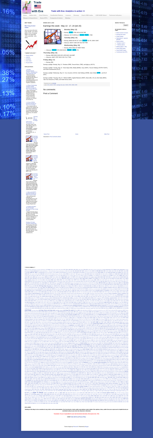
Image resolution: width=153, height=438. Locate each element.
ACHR (60, 272)
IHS (103, 329)
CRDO (96, 299)
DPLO (33, 308)
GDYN (61, 320)
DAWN (48, 303)
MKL (45, 346)
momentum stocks (124, 346)
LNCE (81, 340)
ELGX (54, 311)
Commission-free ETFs (121, 52)
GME (97, 322)
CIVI (62, 294)
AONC (28, 278)
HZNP (51, 329)
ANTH (119, 277)
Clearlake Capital (97, 294)
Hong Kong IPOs (59, 328)
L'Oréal (100, 337)
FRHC (44, 319)
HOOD (64, 328)
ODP (79, 355)
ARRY (75, 279)
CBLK (62, 291)
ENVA (29, 313)
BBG (110, 282)
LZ (122, 341)
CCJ (86, 291)
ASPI (103, 279)
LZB (124, 341)
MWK (38, 349)
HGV (72, 326)
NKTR (60, 352)
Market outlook (29, 55)
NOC (83, 352)
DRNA (50, 308)
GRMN (120, 323)
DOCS (56, 306)
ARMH (49, 279)
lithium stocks (43, 340)
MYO (57, 349)
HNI (25, 328)
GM (91, 322)
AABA (71, 271)
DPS (36, 308)
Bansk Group (73, 282)
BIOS (67, 285)
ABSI (117, 271)
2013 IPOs (61, 269)
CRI (106, 299)
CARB (29, 291)
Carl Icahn (36, 291)
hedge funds (51, 326)
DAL (113, 302)
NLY (71, 352)
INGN (66, 331)
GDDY (50, 320)
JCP (46, 334)
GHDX (28, 322)
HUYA (40, 329)
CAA (56, 290)
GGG (125, 320)
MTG (115, 347)
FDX (72, 316)
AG (69, 274)
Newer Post (46, 134)
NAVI (46, 350)
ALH (54, 275)
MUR (29, 349)
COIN (29, 297)
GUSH (76, 325)
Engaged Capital (108, 311)
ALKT (67, 275)
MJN (41, 346)
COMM (50, 297)
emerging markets (82, 311)
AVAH (86, 281)
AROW (66, 279)
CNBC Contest (74, 296)
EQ (41, 313)
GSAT (31, 325)
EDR (112, 310)
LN (76, 340)
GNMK (105, 322)
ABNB (110, 271)
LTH (65, 341)
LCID (54, 338)
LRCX (44, 341)
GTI (61, 325)
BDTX (55, 284)
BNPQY (57, 287)
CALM (86, 290)
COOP (95, 297)
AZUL (40, 282)
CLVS (33, 296)
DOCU (59, 306)
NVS (106, 353)
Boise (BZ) (82, 287)
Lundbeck (79, 341)
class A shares (68, 294)
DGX (32, 305)
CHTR (34, 294)
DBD (55, 303)
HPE (88, 328)
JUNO (127, 334)
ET (94, 313)
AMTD (73, 277)
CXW (79, 302)
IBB (61, 329)
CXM (75, 302)
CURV (39, 302)
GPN (68, 323)
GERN (105, 320)
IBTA (75, 329)
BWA (26, 290)
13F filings (48, 269)
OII (103, 355)
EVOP (41, 314)
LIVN (48, 340)
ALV (102, 275)
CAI (70, 290)
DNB (36, 306)
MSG (95, 347)
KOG (35, 337)
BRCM (122, 287)
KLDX (108, 335)
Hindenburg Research (108, 326)
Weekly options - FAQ (121, 46)
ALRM (90, 275)
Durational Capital (89, 308)
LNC (78, 340)
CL (64, 294)
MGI (104, 344)
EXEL (79, 314)
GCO (44, 320)
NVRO (104, 353)
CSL (83, 300)
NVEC (94, 353)
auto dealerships (77, 281)
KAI (31, 335)
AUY (82, 281)
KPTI (51, 337)
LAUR (28, 338)
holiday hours (37, 328)
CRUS (51, 300)
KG (68, 335)
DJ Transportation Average (112, 305)
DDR (82, 303)
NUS (77, 353)
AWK (114, 281)
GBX (37, 320)
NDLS (67, 350)
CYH (87, 302)
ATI (31, 281)
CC (79, 291)
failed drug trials (103, 314)
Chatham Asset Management (76, 293)
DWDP (110, 308)
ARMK (52, 279)
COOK (91, 297)
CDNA (100, 291)
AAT (88, 271)
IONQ (122, 331)
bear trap (62, 284)
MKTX (50, 346)
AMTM (76, 277)
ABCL (104, 271)
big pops (49, 286)
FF (86, 316)
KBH (45, 335)
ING (63, 331)
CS (75, 300)
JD (47, 334)
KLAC (101, 335)
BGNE (121, 284)
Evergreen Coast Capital (30, 314)
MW (33, 349)
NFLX (120, 350)
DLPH (28, 306)
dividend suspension (102, 305)
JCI (44, 334)
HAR (108, 325)
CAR (127, 290)
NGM (31, 352)
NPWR (120, 352)
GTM (68, 325)
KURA (78, 337)
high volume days (87, 326)
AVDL (91, 281)
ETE (99, 313)
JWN (26, 335)
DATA (125, 302)
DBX (64, 303)
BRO (51, 288)
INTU (105, 331)
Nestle (90, 350)
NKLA (57, 352)
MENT (75, 344)
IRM (59, 332)
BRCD (119, 287)
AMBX (26, 277)
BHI (28, 285)
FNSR (94, 317)
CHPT (29, 294)
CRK (108, 299)
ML (52, 346)
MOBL (104, 346)
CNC (84, 296)
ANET (104, 277)
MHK (123, 344)
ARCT (121, 278)
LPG (31, 341)
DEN (112, 303)
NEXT (118, 350)
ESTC (90, 313)
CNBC (69, 296)
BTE (77, 288)
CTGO (100, 300)
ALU (100, 275)
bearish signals (67, 284)
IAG (56, 329)
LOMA (111, 340)
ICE (77, 329)
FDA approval (45, 316)
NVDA (91, 353)
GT (51, 325)
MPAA (47, 347)
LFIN (90, 338)
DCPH (70, 303)
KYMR (87, 337)
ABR (115, 271)
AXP (29, 282)
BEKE (75, 284)
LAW (31, 338)
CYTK (97, 302)
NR (123, 352)
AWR (116, 281)
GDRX (58, 320)
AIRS (106, 274)
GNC (102, 322)
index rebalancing (37, 331)
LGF (94, 338)
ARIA (41, 279)
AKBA (116, 274)
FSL (64, 319)
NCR (62, 350)
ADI (112, 272)
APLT (60, 278)
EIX (39, 311)
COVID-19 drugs (43, 299)
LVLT (91, 341)
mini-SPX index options (32, 346)
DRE (43, 308)
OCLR (63, 355)
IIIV (104, 329)
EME (77, 311)
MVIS (31, 349)
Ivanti (103, 332)
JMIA (85, 334)
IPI (31, 332)
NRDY (32, 353)
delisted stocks (100, 303)
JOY (114, 334)
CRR (29, 300)
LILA (26, 340)
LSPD (50, 341)
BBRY (120, 282)
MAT (100, 343)
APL (55, 278)
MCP (33, 344)
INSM (85, 331)
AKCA (119, 274)
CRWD (59, 300)
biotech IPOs (71, 285)
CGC (59, 293)
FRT (62, 319)
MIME (127, 344)
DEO (114, 303)
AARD (85, 271)
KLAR (103, 335)
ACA (38, 272)
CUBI (124, 300)
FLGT (52, 317)
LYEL (117, 341)
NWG (122, 353)
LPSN (35, 341)
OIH (102, 355)
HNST (28, 328)
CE (110, 291)
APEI (40, 278)
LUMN (76, 341)
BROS (53, 288)
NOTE (96, 352)
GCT (46, 320)
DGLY (30, 305)
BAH (53, 282)
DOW (84, 306)
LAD (110, 337)
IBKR (69, 329)
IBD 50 (64, 329)
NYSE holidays (39, 355)
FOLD (104, 317)
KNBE (122, 335)
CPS (76, 299)
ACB (43, 272)
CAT (50, 291)
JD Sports (51, 334)
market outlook (83, 343)
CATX (53, 291)
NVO (99, 353)
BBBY (104, 282)
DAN (116, 302)
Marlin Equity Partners (92, 343)
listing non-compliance (33, 340)
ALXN (104, 275)
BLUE (33, 287)
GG (120, 320)
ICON (80, 329)
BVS (126, 288)
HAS (124, 325)
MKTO (48, 346)
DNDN (38, 306)
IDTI (89, 329)
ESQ (82, 313)
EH (30, 311)
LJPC (50, 340)
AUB (59, 281)
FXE (110, 319)
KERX (51, 335)
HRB (100, 328)
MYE (49, 349)
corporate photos (113, 297)
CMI (55, 296)
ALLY (82, 275)
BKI (92, 285)
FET (82, 316)
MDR (55, 344)
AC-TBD (35, 272)
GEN (72, 320)
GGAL (122, 320)
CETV (51, 293)
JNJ (90, 334)
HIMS (99, 326)
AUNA (64, 281)
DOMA (73, 306)
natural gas (33, 350)
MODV (111, 346)
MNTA (100, 346)
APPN (94, 278)
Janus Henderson (124, 332)
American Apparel (41, 277)
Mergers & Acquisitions (30, 18)
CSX (93, 300)
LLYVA (67, 340)
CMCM (43, 296)
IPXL (47, 332)
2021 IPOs (75, 269)
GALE (120, 319)
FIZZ (40, 317)
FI (96, 316)
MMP (76, 346)
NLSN (68, 352)
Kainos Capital (35, 335)
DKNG (122, 305)
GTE (53, 325)
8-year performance (60, 271)
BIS (78, 285)
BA (43, 282)
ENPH (122, 311)
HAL (97, 325)
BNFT (54, 287)
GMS (100, 322)
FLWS (70, 317)
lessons (84, 338)
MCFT (26, 344)
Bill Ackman (63, 285)
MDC (40, 344)
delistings (106, 303)
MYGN (51, 349)
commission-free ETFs (57, 297)
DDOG (78, 303)
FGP (93, 316)
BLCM (106, 285)
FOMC (107, 317)
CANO (111, 290)
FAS (110, 314)
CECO (113, 291)
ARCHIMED (117, 278)
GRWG (26, 325)
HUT (38, 329)
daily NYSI (106, 302)
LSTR (53, 341)
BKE (90, 285)
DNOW (44, 306)
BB (99, 283)
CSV (91, 300)
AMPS (59, 277)
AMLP (51, 277)
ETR (110, 313)
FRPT (55, 319)
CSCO (54, 50)
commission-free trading (67, 297)
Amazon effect (116, 275)
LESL (81, 338)
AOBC (124, 277)
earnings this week (61, 84)
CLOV (26, 296)
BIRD (75, 285)
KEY (64, 335)
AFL (62, 274)
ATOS (42, 281)
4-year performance (120, 269)
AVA (84, 281)
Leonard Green (77, 338)
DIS (47, 305)
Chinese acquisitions (112, 293)
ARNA (58, 279)
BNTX (63, 287)
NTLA (52, 353)
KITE (92, 335)
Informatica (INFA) (56, 331)
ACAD (40, 272)
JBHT (37, 334)
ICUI (85, 329)
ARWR (81, 279)
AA (66, 271)
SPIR (74, 50)
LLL (58, 340)
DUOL (84, 308)
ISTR (97, 332)
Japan (28, 334)
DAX (51, 303)
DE (86, 303)
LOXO (28, 341)
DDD (76, 303)
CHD (83, 293)
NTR (57, 353)
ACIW (69, 272)
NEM (79, 350)
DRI (47, 308)
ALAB (26, 275)
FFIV (88, 316)
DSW (67, 308)
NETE (95, 350)
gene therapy (76, 320)
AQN (106, 278)
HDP (46, 326)
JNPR (92, 334)
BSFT (71, 288)
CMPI (59, 296)
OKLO (118, 355)
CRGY (101, 299)
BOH (79, 287)
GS (28, 325)
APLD (58, 278)
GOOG (53, 323)
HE (48, 326)
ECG (97, 310)
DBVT (62, 303)
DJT (119, 305)
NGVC (34, 352)
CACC (61, 290)
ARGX (36, 279)
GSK (39, 325)
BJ (84, 285)
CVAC (45, 302)
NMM (76, 352)
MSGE (97, 347)
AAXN (93, 271)
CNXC (105, 296)
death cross (91, 303)
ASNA (98, 279)
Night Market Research (44, 352)
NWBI (120, 353)
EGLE (127, 310)
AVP (101, 281)
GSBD (33, 325)
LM (69, 340)
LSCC (47, 341)
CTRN (108, 300)
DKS (125, 305)
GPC (64, 323)
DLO (26, 306)
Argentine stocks (31, 279)
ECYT (107, 310)
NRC (125, 352)
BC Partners (29, 284)
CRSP (31, 300)
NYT (43, 355)
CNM (94, 296)
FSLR (67, 319)
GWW (82, 325)
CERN (45, 293)
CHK (127, 293)
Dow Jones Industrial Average (101, 306)
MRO (76, 347)
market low (77, 343)
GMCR (94, 322)
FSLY (69, 319)
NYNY (31, 355)
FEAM (76, 316)
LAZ (36, 338)
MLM (61, 346)
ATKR (33, 281)
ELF (51, 311)
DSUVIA (64, 308)
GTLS (66, 325)
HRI (102, 328)
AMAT (111, 275)
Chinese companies (121, 293)
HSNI (120, 328)
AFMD (64, 274)
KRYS (64, 337)
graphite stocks (87, 323)
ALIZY (59, 275)
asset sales (109, 279)
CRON (118, 299)
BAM (61, 282)
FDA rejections (51, 316)
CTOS (105, 300)
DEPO (116, 303)
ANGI (109, 277)
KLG (111, 335)
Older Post (106, 134)
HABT (90, 325)
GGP (127, 320)
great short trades (107, 323)
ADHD (109, 272)
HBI (33, 326)
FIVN (37, 317)
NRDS (29, 353)
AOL (127, 277)
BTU (79, 288)
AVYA (111, 281)
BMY (52, 287)
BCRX (38, 284)
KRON (58, 337)
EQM (52, 313)
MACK (34, 343)
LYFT (120, 341)
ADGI (107, 272)
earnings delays (35, 310)
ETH (104, 313)
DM (33, 306)
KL (98, 335)
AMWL (79, 277)
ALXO (107, 275)
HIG (82, 326)
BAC (51, 282)
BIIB (55, 285)
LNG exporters (88, 340)
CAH (69, 290)
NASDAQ (28, 59)
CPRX (73, 299)
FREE (36, 319)
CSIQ (81, 300)
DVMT (99, 308)
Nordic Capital (92, 352)
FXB (108, 319)
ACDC (54, 272)
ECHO (100, 310)
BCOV (35, 284)
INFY (61, 331)
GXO (85, 325)
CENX (26, 293)
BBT (122, 282)
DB (52, 303)
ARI (39, 279)
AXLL (127, 281)
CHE (85, 293)
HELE (65, 326)
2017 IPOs (65, 269)
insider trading (80, 331)
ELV (67, 311)
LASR (124, 337)
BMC (39, 287)
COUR (32, 299)
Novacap (105, 352)
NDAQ (64, 350)
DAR (122, 302)
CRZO (73, 300)
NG (125, 350)
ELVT (69, 311)
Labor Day (104, 337)
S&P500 (28, 57)
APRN (96, 278)
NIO (52, 352)
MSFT (92, 347)
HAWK (127, 325)
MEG (66, 344)
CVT (62, 302)
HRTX (115, 328)
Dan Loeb (119, 302)
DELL (109, 303)
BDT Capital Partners (49, 284)
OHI (99, 355)
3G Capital (113, 269)
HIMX (101, 326)
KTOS (75, 337)
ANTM (121, 277)
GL (41, 322)
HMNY (127, 326)
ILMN (108, 329)
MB (105, 343)
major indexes (51, 343)
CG (57, 293)
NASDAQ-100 (28, 350)
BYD (37, 290)
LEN (72, 338)
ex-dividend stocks (53, 314)
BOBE (71, 287)
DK (120, 305)
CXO (77, 302)
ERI (67, 313)
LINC (28, 340)
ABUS (125, 271)
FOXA (119, 317)
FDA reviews (63, 316)
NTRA (59, 353)
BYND (39, 290)
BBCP (107, 282)
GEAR (66, 320)
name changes (86, 349)
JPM (116, 334)
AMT (71, 277)
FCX (40, 316)
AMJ (49, 277)
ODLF (76, 355)
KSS (68, 337)
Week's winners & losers (122, 32)
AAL (73, 271)
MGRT (117, 344)
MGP (112, 344)
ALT (93, 275)
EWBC (45, 314)
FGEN (91, 316)
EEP (114, 310)
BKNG (95, 285)
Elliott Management (62, 311)
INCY (26, 331)
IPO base (34, 332)
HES (68, 326)
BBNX (115, 282)
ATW (55, 281)
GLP (70, 322)
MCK (28, 344)
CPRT (71, 299)
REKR (69, 50)
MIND (26, 346)
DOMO (76, 306)
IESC (93, 329)
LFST (92, 338)
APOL (65, 278)
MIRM (38, 346)
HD (44, 326)
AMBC (123, 275)
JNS (95, 334)
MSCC (87, 347)
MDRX (57, 344)
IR (54, 332)
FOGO (101, 317)
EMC (75, 311)
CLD (84, 294)
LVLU (93, 341)
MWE (36, 349)
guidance (72, 325)
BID (35, 285)
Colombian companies (44, 297)
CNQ (98, 296)
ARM (46, 279)
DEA (88, 303)
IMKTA (119, 329)
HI (78, 326)
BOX (94, 287)
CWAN (67, 302)
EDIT (110, 310)
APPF (81, 278)
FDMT (70, 316)
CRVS (56, 300)
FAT (115, 314)
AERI (46, 274)
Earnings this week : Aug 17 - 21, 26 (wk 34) (35, 158)
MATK (102, 343)
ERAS (65, 313)
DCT (72, 303)
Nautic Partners (39, 350)
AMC (29, 277)
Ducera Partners (77, 308)
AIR (101, 274)
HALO (100, 325)
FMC (81, 317)
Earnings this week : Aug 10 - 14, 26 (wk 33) (35, 139)
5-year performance (34, 271)
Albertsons (34, 275)
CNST (101, 296)
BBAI (102, 282)
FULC (100, 319)
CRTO (34, 300)
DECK (95, 303)
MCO (31, 344)
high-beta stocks (94, 326)
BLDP (111, 285)
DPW (38, 308)
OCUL (71, 355)
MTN (118, 347)
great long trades (98, 323)
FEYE (84, 316)
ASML (95, 279)
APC (36, 278)
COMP (79, 297)
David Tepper (44, 303)
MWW (41, 349)
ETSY (115, 313)
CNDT (87, 296)
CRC (90, 299)
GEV (114, 320)
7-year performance (52, 271)
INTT (103, 331)
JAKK (119, 332)
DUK (82, 308)
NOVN (108, 352)
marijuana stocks (71, 343)
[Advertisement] (83, 5)
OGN (96, 355)
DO (52, 306)
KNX (26, 337)
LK (52, 340)
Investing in (115, 331)
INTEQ (100, 331)
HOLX (46, 328)
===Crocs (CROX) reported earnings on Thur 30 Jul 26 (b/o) (31, 103)
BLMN (121, 285)
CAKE (73, 290)
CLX (36, 296)
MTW (125, 347)
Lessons (68, 15)
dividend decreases (68, 305)
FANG (108, 314)
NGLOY (28, 352)
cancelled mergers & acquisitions (102, 290)
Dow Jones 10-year (90, 306)
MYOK (59, 349)
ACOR (77, 272)
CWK (72, 302)
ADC (104, 272)
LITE (40, 340)
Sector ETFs (43, 18)
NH (36, 352)
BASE (90, 282)
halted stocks (104, 325)
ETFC (101, 313)
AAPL (83, 271)
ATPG (45, 281)
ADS (127, 272)
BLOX (30, 287)
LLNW (60, 340)
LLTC (63, 340)
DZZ (126, 308)
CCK (88, 291)
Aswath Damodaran (119, 279)
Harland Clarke (113, 325)
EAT (75, 310)
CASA (45, 291)
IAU (60, 329)
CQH (78, 299)
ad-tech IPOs (94, 272)
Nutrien (79, 353)
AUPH (67, 281)
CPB (59, 299)
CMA (38, 296)
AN (87, 277)
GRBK (91, 323)
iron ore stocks (63, 332)
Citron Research (57, 294)
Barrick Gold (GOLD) (80, 282)
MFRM (99, 344)
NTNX (54, 353)
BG (111, 284)
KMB (115, 335)
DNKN (41, 306)
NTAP (46, 353)
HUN (33, 329)
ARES (26, 279)
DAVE (34, 303)
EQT (54, 313)
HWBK (43, 329)
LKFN (54, 340)
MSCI (90, 347)
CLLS (124, 294)
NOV (99, 352)
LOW (26, 341)
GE (64, 320)
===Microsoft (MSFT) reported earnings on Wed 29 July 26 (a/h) (31, 193)
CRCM (93, 299)
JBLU (41, 334)
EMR (92, 311)
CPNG (65, 299)
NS (38, 353)
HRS (110, 328)
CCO (93, 291)
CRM (111, 299)
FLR (66, 317)
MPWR (60, 347)
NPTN (117, 352)
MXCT (43, 349)
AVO (99, 281)
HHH (74, 326)
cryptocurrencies (68, 300)
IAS (58, 329)
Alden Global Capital (43, 275)
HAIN (92, 325)
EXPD (84, 314)
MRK (68, 347)
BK (86, 285)
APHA (48, 278)
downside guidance (118, 306)
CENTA (126, 291)
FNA (83, 317)
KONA (37, 337)
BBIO (112, 282)
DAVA (31, 303)
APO (63, 278)
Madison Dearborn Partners (42, 343)
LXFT (108, 341)
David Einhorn (38, 303)
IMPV (125, 329)
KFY (66, 335)
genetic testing (82, 320)
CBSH (73, 291)
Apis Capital (51, 278)
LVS (102, 341)
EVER (127, 313)
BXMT (33, 290)
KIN (76, 335)
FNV (97, 317)
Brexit (39, 288)
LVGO (88, 341)
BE (59, 284)
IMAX (111, 329)
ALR (88, 275)
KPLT (48, 337)
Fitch (33, 317)
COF (119, 296)
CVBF (47, 302)
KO (27, 337)
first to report (124, 316)
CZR (100, 302)
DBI (57, 303)
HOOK (68, 328)
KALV (40, 335)
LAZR (38, 338)
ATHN (29, 281)
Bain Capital (56, 282)
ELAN (43, 311)
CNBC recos (80, 296)
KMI (117, 335)
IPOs (37, 332)
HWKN (48, 329)
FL (41, 317)
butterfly (90, 288)
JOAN (97, 334)
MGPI (114, 344)
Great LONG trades (87, 15)
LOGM (108, 340)
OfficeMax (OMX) (86, 355)
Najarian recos (68, 349)
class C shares (80, 294)
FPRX (124, 317)
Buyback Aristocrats (110, 288)
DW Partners (106, 308)
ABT (120, 271)
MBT (114, 343)
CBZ (78, 291)
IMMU (122, 329)
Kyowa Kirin (91, 337)
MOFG (114, 346)
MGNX (109, 344)
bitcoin (80, 285)
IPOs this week (42, 332)
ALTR (97, 275)
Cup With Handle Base (30, 302)
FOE (99, 317)
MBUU (116, 343)
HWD (46, 329)
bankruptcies (67, 282)
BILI (57, 285)
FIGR (115, 316)
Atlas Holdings (38, 281)
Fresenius (40, 319)
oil (105, 355)
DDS (84, 303)
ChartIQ (68, 293)
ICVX (87, 329)
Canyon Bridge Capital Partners (119, 290)
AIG (97, 274)
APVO (102, 278)
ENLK (116, 311)
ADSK (26, 274)
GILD (37, 322)
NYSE (34, 355)
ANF (107, 277)
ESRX (85, 313)
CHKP (26, 294)
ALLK (77, 275)
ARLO (43, 279)
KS (66, 337)
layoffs (33, 338)
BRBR (113, 287)
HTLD (127, 328)
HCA (35, 326)
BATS (92, 282)
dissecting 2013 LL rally (59, 305)
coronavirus (106, 297)
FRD (34, 319)
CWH (70, 302)
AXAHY (119, 281)
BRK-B (45, 288)
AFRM (67, 274)
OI (100, 355)
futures (102, 319)
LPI (33, 341)
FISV (26, 317)
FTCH (79, 319)
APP (68, 278)
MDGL (46, 344)
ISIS (92, 332)
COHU (26, 297)
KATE (42, 335)
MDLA (49, 344)
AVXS (109, 281)
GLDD (45, 322)
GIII (32, 322)
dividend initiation (86, 305)
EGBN (119, 310)
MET (92, 344)
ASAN (84, 279)
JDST (54, 334)
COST (127, 297)
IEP (91, 329)
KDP (49, 335)
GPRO (74, 323)
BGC (113, 284)
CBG (58, 291)
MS (85, 347)
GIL (34, 322)
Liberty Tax (112, 338)
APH (45, 278)
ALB (31, 275)
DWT (113, 308)
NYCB (28, 355)
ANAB (89, 277)
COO (89, 297)
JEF (61, 334)
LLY (65, 340)
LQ (42, 341)
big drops (44, 286)
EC (87, 310)
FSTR (74, 319)
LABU (108, 337)
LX (105, 341)
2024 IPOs (85, 269)
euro (118, 313)
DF (127, 303)
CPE (61, 299)
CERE (42, 293)
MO (102, 346)
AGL (83, 274)
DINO (45, 305)
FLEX (49, 317)
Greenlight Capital (115, 323)
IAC (54, 329)
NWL (125, 353)
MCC (122, 343)
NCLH (53, 350)
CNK (92, 296)
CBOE (65, 291)
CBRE (70, 291)
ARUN (78, 279)
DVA (94, 308)
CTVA (114, 300)
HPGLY (90, 328)
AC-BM (26, 272)
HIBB (80, 326)
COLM (37, 297)
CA (54, 290)
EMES (87, 311)
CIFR (47, 294)
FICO (110, 316)
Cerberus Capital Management (34, 293)
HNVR (30, 328)
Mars (98, 343)
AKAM (110, 274)
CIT (53, 294)
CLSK (31, 296)
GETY (111, 320)
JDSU (56, 334)
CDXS (108, 291)
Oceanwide (59, 355)
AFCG (50, 274)
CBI (60, 291)
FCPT (37, 316)
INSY (94, 331)
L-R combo (96, 337)
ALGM (49, 275)
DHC (35, 305)
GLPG (73, 322)
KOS (43, 337)
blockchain (27, 287)
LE (58, 338)
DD (74, 303)
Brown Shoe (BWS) (59, 288)
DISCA (50, 305)
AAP (80, 271)
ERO (74, 313)
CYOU (92, 302)
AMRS (65, 277)
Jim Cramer (74, 334)
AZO (38, 282)
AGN (85, 274)
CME (50, 296)
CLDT (90, 294)
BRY (68, 288)
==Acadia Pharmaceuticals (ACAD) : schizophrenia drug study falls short (31, 71)
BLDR (114, 285)
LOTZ (124, 340)
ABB (97, 271)
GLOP (67, 322)
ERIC (69, 313)
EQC (44, 313)
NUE (72, 353)
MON (29, 347)
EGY (28, 311)
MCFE (127, 343)
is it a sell (89, 332)
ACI (62, 272)
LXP (110, 341)
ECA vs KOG (93, 310)
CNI (89, 296)
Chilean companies (104, 293)
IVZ (106, 332)
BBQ (117, 282)
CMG (52, 296)
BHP (33, 285)
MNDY (78, 346)
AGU (91, 274)
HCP (42, 326)
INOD (73, 331)
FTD (82, 319)
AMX (82, 277)
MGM (106, 344)
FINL (117, 316)
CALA (78, 290)
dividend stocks (93, 305)
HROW (107, 328)
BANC (63, 282)
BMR (46, 287)
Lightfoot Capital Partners (121, 338)
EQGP (46, 313)
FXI (112, 319)
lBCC (43, 338)
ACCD (45, 272)
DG (27, 305)
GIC (30, 322)
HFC (70, 326)
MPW (57, 347)
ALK (62, 275)
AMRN (62, 277)
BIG (40, 286)
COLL (35, 297)
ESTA (87, 313)
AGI (77, 274)
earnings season (59, 310)
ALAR (28, 275)
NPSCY (114, 352)
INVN (119, 331)
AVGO (94, 281)
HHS (77, 326)
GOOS (60, 323)
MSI (103, 347)
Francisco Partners (29, 319)
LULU (72, 341)
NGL (26, 352)
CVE (50, 302)
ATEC (124, 279)
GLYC (89, 322)
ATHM (26, 281)
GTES (55, 325)
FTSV (91, 319)
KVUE (84, 337)
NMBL (73, 352)
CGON (65, 293)
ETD (96, 313)
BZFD (45, 290)
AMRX (68, 277)
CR (82, 299)
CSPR (85, 300)
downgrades (110, 306)
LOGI (105, 340)
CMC (41, 296)
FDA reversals (57, 316)
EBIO (81, 310)
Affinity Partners (55, 274)
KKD (95, 335)
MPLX (55, 347)
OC (56, 355)
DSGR (58, 308)
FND (85, 317)
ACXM (90, 272)
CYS (95, 302)
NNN (81, 352)
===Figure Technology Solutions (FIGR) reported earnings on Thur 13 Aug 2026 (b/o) (31, 87)
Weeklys (67, 18)
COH (124, 296)
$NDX (26, 269)
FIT (28, 317)
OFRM (93, 355)
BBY (26, 284)
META (94, 344)
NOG (85, 352)
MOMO (26, 347)
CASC (48, 291)
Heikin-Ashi (32, 15)
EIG (37, 311)
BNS (60, 287)
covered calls (36, 299)
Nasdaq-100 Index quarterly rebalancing (31, 223)
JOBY (103, 334)
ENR (125, 311)
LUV (86, 341)
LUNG (83, 341)
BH (123, 284)
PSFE (87, 35)
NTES (49, 353)
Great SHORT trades (121, 50)
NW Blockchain (115, 353)
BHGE (26, 285)
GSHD (36, 325)
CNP (96, 296)
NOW (111, 352)
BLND (124, 285)
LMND (72, 340)
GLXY (86, 322)
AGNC (88, 274)
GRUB (126, 323)
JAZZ (34, 334)
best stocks (97, 284)
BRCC (116, 287)
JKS (83, 334)
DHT (39, 305)
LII (127, 338)
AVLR (97, 281)
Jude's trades (122, 334)
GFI (116, 320)
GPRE (71, 323)
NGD (127, 350)
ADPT (125, 272)
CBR (68, 291)
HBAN (29, 326)
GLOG (64, 322)
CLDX (92, 294)
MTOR (120, 347)
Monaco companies (35, 347)
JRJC (118, 334)
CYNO (89, 302)
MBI (109, 343)
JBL (39, 334)
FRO (49, 319)
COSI (124, 297)
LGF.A (97, 338)
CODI (116, 296)
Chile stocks (97, 293)
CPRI (68, 299)
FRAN (127, 317)
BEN (77, 284)
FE (74, 316)
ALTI (95, 275)
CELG (118, 291)
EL (41, 311)
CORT (118, 297)
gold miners (119, 322)
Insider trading (119, 36)
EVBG (124, 313)
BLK (119, 285)
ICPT (82, 329)
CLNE (127, 294)
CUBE (121, 300)
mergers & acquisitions (83, 344)
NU (67, 353)
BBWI (127, 282)
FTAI (77, 319)
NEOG (81, 350)
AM (109, 275)
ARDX (127, 278)
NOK (88, 352)
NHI (38, 352)
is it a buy (83, 332)
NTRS (64, 353)
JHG (68, 334)
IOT (127, 331)
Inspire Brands (90, 331)
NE (69, 350)
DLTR (31, 306)
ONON (84, 40)
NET (92, 350)
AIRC (104, 274)
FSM (72, 319)
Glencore (52, 322)
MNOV (94, 346)
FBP (122, 314)
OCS (69, 355)
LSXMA (56, 341)
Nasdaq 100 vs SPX (115, 349)
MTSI (123, 347)
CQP (80, 299)
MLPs (66, 346)
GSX (49, 325)
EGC (122, 310)
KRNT (55, 337)
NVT (109, 353)
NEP (87, 350)
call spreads (82, 290)
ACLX (72, 272)
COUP (29, 299)
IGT (101, 329)
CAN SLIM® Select (101, 15)
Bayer (97, 282)
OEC (81, 355)
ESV (93, 313)
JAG (117, 332)
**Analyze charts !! (120, 43)
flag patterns (45, 317)
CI (42, 294)
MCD (124, 343)
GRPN (123, 323)
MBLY (111, 343)
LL (56, 340)
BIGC (53, 285)
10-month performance (32, 269)
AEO (44, 274)
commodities (75, 297)
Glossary (76, 15)
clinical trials (120, 294)
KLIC (113, 335)
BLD (109, 285)
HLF (115, 326)
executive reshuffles (72, 314)
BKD (88, 285)
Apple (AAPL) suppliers (87, 278)
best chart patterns (91, 284)
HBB (31, 326)
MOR (40, 347)
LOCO (102, 340)
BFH (109, 284)
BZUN (50, 290)
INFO (51, 331)
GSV (47, 325)
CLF (111, 294)
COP (103, 297)
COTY (26, 299)
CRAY (84, 299)
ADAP (99, 272)
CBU (76, 291)
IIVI (106, 329)
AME (36, 277)
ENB (95, 311)
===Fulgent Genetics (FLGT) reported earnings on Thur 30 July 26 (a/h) (32, 208)
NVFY (97, 353)
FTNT (86, 319)
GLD (43, 322)
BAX (95, 282)
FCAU (26, 316)
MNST (97, 346)
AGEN (71, 274)
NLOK (65, 352)
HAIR (95, 325)
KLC (106, 335)
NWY (127, 353)
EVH (36, 314)
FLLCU (58, 317)
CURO (36, 302)
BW (127, 288)
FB (116, 314)
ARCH (113, 278)
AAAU (68, 271)
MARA (58, 343)
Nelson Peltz (75, 350)
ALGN (52, 275)
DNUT (50, 306)
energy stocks (102, 311)
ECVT (104, 310)
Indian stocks (44, 331)
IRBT (57, 332)
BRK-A (42, 288)
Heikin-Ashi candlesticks (59, 326)
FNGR (88, 317)
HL (113, 326)
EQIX (49, 313)
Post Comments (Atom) (55, 136)
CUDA (127, 300)
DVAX (97, 308)
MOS (42, 347)
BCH (33, 284)
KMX (120, 335)
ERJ (72, 313)
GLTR (78, 322)
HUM (31, 329)
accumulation (50, 272)
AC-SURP (30, 272)
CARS (42, 291)
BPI (98, 287)
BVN (123, 288)
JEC (59, 334)
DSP (61, 308)
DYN (124, 308)
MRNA (73, 347)
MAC (32, 343)
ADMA (116, 272)
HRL (105, 328)
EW (43, 314)
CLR (28, 296)
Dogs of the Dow (65, 306)
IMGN (113, 329)
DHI (37, 305)
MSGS (100, 347)
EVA (122, 313)
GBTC (31, 320)
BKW (102, 285)
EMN (90, 311)
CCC (82, 291)
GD (48, 320)
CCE (84, 291)
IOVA (26, 332)
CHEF (88, 293)
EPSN (36, 313)
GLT (75, 322)
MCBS (119, 343)
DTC (69, 308)
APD (38, 278)
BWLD (28, 290)
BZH (48, 290)
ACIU (71, 32)
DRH (45, 308)
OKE (116, 355)
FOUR (114, 317)
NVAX (85, 353)
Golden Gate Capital (40, 323)
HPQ (96, 328)
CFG (55, 293)
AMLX (54, 277)
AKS (127, 274)
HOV (71, 328)
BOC (73, 287)
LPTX (38, 341)
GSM (44, 325)
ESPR (79, 313)
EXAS (58, 314)
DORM (79, 306)
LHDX (106, 338)
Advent (33, 274)
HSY (125, 328)
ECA (89, 310)
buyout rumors (117, 288)
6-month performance (43, 271)
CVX (64, 302)
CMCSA (47, 296)
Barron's (86, 282)
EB (76, 310)
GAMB (26, 320)
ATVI (52, 281)
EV (119, 313)
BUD (82, 288)
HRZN (118, 328)
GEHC (69, 320)
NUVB (82, 353)
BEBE (72, 284)
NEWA (108, 350)
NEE (71, 350)
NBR (50, 350)
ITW (101, 332)
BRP (64, 288)
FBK (120, 314)
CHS (32, 294)
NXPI (26, 355)
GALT (127, 319)
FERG (79, 316)
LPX (40, 341)
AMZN (84, 277)
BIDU (38, 285)
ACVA (88, 272)
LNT (94, 340)
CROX (26, 300)
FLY (75, 317)
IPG (29, 332)
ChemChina (92, 293)
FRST (60, 319)
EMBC (72, 311)
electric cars (47, 311)
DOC (54, 306)
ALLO (80, 275)
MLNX (63, 346)
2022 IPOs (81, 269)
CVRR (57, 302)
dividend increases (77, 305)
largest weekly (120, 337)
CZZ (102, 302)
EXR (92, 314)
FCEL (29, 316)
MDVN (63, 344)
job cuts (100, 334)
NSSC (41, 353)
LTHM (67, 341)
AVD (89, 281)
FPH (121, 317)
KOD (30, 337)
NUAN (69, 353)
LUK (70, 341)
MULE (26, 349)
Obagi (54, 355)
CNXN (108, 296)
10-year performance (41, 269)
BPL (100, 287)
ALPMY (85, 275)
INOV (75, 331)
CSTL (88, 300)
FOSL (111, 317)
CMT (62, 296)
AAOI (78, 271)
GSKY (41, 325)
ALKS (64, 275)
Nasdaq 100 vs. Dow (124, 349)
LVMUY (96, 341)
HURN (35, 329)
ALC (38, 275)
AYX (34, 282)
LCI (51, 338)
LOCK (99, 340)
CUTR (42, 302)
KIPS (90, 335)
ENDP (97, 311)
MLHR (58, 346)
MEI (67, 344)
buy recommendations (96, 288)
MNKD (91, 346)
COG (121, 296)
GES (109, 320)
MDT (60, 344)
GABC (117, 319)
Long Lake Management (118, 340)
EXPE (87, 314)
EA (127, 308)
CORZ (121, 297)
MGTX (120, 344)
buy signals (103, 288)
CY (81, 302)
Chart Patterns (43, 15)
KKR (97, 335)
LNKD (92, 340)
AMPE (57, 277)
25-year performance (97, 269)
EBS (86, 310)
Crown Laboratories (124, 299)
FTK (84, 319)
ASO (101, 279)
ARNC (61, 279)
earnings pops (51, 310)
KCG (47, 335)
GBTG (34, 320)
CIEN (44, 294)
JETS (66, 334)
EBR (84, 310)
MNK (88, 346)
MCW (35, 344)
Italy (99, 332)
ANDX (101, 277)
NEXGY (114, 350)
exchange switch (63, 314)
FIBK (98, 316)
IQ (48, 332)
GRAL (82, 323)
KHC (72, 335)
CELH (121, 291)
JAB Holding (110, 332)
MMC (71, 346)
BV (121, 288)
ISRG (95, 332)
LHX (109, 338)
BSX (75, 288)
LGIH (100, 338)
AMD (34, 277)
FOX (116, 317)
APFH (43, 278)
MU (127, 347)
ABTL (122, 271)
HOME (48, 328)
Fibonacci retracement (104, 316)
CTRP (111, 300)
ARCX (124, 278)
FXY (114, 319)
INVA (108, 331)
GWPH (78, 325)
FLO (63, 317)
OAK (49, 355)
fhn (95, 316)
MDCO (43, 344)
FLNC (61, 317)
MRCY (65, 347)
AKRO (122, 274)
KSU (70, 337)
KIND (78, 335)
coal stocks (112, 296)
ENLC (113, 311)
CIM (48, 294)
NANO (91, 349)
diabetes (42, 305)
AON (26, 278)
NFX (123, 350)
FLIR (55, 317)
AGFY (74, 274)
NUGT (74, 353)
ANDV (98, 277)
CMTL (64, 296)
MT (108, 347)
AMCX (31, 277)
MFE (96, 344)
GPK (66, 323)
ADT (28, 274)
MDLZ (52, 344)
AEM (41, 274)
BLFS (116, 285)
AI (95, 274)
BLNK (127, 285)
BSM (73, 288)
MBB (107, 343)
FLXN (73, 317)
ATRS (50, 281)
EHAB (32, 311)
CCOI (95, 291)
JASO (31, 334)
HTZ (26, 329)
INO (71, 331)
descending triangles (122, 303)
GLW (83, 322)
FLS (68, 317)
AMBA (120, 275)
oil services (112, 355)
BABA (45, 282)
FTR (89, 319)
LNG (83, 340)
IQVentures (51, 332)
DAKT (111, 302)
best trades (102, 284)
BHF (127, 284)
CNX (103, 296)
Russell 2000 (29, 62)
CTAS (95, 300)
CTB (98, 300)
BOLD (88, 287)
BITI (83, 285)
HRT (112, 328)
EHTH (35, 311)
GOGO (113, 322)
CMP (57, 296)
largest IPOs (114, 337)
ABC (102, 271)
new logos (105, 350)
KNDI (127, 335)
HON (52, 328)
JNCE (88, 334)
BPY (102, 287)
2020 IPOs (70, 269)
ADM (114, 272)
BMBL (36, 287)
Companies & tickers (56, 18)
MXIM (46, 349)
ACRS (80, 272)
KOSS (46, 337)
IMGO (116, 329)
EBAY (79, 310)
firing (120, 316)
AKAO (113, 274)
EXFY (81, 314)
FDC (67, 316)
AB (95, 271)
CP (56, 299)
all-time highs (73, 275)
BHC (125, 284)
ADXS (36, 274)
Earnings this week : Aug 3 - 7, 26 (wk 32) (35, 176)
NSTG (43, 353)
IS (79, 332)
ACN (74, 272)
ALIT (57, 275)
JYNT (28, 335)
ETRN (112, 313)
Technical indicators (115, 15)
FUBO (94, 319)
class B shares (74, 294)
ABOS (112, 271)
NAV (44, 350)
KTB (72, 337)
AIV (108, 274)
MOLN (119, 346)
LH (104, 338)
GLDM (48, 322)
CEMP (124, 291)
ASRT (106, 279)
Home (25, 15)
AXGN (122, 281)
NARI (97, 349)
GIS (39, 322)
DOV (82, 306)
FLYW (78, 317)
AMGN (46, 277)
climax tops (114, 294)
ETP (108, 313)
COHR (126, 296)
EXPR (89, 314)
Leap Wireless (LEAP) (66, 338)
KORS (40, 337)
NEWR (111, 350)
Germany (102, 320)
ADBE (102, 272)
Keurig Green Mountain (58, 335)
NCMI (56, 350)
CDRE (103, 291)
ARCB (110, 278)
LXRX (113, 341)
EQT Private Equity (59, 313)
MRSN (79, 347)
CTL (103, 300)
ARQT (72, 279)
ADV (31, 274)
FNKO (91, 317)
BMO (44, 287)
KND (125, 335)
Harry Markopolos (119, 325)
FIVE (35, 317)
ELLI (56, 311)
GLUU (80, 322)
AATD (90, 271)
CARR (39, 291)
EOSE (31, 313)
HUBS (28, 329)
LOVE (127, 340)
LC (50, 338)
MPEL (52, 347)
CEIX (115, 291)
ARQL (69, 279)
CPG (63, 299)
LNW (97, 340)
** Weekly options (120, 44)
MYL (54, 349)
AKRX (125, 274)
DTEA (72, 308)
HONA (54, 328)
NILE (50, 352)
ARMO (55, 279)
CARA (26, 291)
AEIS (39, 274)
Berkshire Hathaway (83, 284)
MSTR (105, 347)
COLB (32, 297)
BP (96, 287)
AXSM (31, 282)
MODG (108, 346)
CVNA (54, 302)
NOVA (102, 352)
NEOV (84, 350)
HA (87, 325)
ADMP (119, 272)
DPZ (41, 308)
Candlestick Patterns (56, 15)
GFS (118, 320)
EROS (76, 313)
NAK (72, 349)
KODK (32, 337)
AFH (60, 274)
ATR (47, 281)
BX (30, 290)
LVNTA (99, 341)
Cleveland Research (105, 294)
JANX (26, 334)
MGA (102, 344)
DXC (116, 308)
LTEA (63, 341)
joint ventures (110, 334)
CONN (85, 297)
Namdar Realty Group (77, 349)
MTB (110, 347)
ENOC (119, 311)
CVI (52, 302)
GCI (41, 320)
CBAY (55, 291)
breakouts (36, 288)
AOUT (31, 278)
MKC (43, 346)
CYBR (84, 302)
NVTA (111, 353)
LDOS (56, 338)
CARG (32, 291)
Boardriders (66, 287)
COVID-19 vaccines (51, 299)
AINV (99, 274)
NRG (35, 353)
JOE (106, 334)
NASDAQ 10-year (107, 349)
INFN (48, 331)
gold (116, 322)
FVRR (106, 319)
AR (108, 278)
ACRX (83, 272)
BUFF (84, 288)
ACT (85, 272)
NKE (55, 352)
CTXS (116, 300)
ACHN (57, 272)
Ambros (126, 275)
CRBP (87, 299)
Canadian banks (91, 290)
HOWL (84, 328)
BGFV (115, 284)
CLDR (87, 294)
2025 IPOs (90, 269)
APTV (99, 278)
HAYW (26, 326)
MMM (73, 346)
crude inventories (39, 300)
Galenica (124, 319)
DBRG (59, 303)
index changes (30, 331)
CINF (51, 294)
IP (27, 332)
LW (104, 341)
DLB (127, 305)
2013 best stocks (54, 269)
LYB (115, 341)
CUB (119, 300)
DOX (31, 308)
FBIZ (118, 314)
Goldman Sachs (48, 323)
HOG (33, 328)
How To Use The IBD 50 (77, 328)
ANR (116, 277)
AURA (69, 281)
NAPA (94, 349)
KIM (74, 335)
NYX (45, 355)
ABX (127, 271)
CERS (48, 293)
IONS (125, 331)
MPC (49, 347)
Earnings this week (120, 34)
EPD (34, 313)
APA (34, 278)
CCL (90, 291)
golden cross (33, 323)
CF (53, 293)
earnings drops (43, 310)
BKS (100, 285)
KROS (61, 337)
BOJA (85, 287)
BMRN (49, 287)
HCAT (38, 326)
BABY (48, 282)
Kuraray (81, 337)
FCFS (31, 316)
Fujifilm (97, 319)
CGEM (62, 293)
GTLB (63, 325)
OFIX (91, 355)
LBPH (45, 338)
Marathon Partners (63, 343)
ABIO (107, 271)
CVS (60, 302)
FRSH (57, 319)
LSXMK (59, 341)
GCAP (39, 320)
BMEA (41, 287)
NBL (48, 350)
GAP (29, 320)
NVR (101, 353)
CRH (104, 299)
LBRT (48, 338)
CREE (99, 299)
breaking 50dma (30, 288)
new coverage (99, 350)
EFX (116, 310)
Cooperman (99, 297)
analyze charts (94, 277)
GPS (77, 323)
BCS (41, 284)
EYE (97, 314)
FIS (127, 316)
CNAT (67, 296)
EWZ (48, 314)
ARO (64, 279)
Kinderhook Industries (84, 335)
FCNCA (34, 316)
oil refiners (108, 355)
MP (44, 347)
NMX (79, 352)
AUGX (82, 35)
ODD (74, 355)
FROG (51, 319)
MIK (125, 344)
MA (30, 343)
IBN (73, 329)
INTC (97, 331)
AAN (76, 271)
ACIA (64, 272)
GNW (108, 322)
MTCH (112, 347)
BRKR (48, 288)
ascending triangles (90, 279)
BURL (86, 288)
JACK (114, 332)
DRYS (52, 308)
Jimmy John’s (79, 334)
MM (68, 346)
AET (48, 274)
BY (35, 290)
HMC (122, 326)
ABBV (99, 271)
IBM (72, 329)
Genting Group (89, 320)
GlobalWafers (60, 322)
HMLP (124, 326)
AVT (103, 281)
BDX (58, 284)
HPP (93, 328)
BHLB (31, 285)
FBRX (127, 314)
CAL (75, 290)
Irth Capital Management (71, 332)
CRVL (54, 300)
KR (53, 337)
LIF (115, 338)
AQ (104, 278)
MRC (63, 347)
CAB (58, 290)
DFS (26, 305)
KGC (70, 335)
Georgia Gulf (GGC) (96, 320)
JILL (70, 334)
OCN (67, 355)
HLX (119, 326)
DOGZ (70, 306)
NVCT (88, 353)
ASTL (113, 279)
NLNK (63, 352)
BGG (118, 284)
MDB (38, 344)
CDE (98, 291)
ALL (69, 275)
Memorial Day (71, 344)
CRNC (113, 299)
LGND (102, 338)
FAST (112, 314)
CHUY (37, 294)
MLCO (55, 346)
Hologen (42, 328)
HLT (117, 326)
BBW (125, 282)
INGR (68, 331)
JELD (63, 334)
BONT (91, 287)
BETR (106, 284)
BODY (76, 287)
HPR (98, 328)
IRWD (78, 332)
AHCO (93, 274)
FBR (125, 314)
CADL (63, 290)
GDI (53, 320)
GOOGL (57, 323)
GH (25, 322)
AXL (125, 281)
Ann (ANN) (113, 277)
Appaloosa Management (74, 278)
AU (56, 281)
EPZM (39, 313)
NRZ (37, 353)
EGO (26, 311)
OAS (51, 355)
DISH (53, 305)
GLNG (55, 322)
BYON (42, 290)
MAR (55, 343)
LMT (75, 340)
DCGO (67, 303)
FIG (112, 316)
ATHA (127, 279)
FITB (30, 317)
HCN (40, 326)
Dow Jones (28, 60)
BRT (66, 288)
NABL (63, 349)
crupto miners (46, 300)
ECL (102, 310)
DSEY (55, 308)
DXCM (118, 308)
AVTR (106, 281)
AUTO (72, 281)
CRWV (62, 300)
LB (40, 338)
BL (103, 285)
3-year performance (106, 269)
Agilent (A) (80, 274)
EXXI (94, 314)
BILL (59, 285)
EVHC (38, 314)
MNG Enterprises (83, 346)
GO (110, 322)
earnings (28, 310)
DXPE (121, 308)
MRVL (82, 347)
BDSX (43, 284)
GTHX (58, 325)
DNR (47, 306)
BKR (97, 285)
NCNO (58, 350)
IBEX (67, 329)
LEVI (88, 338)
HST (122, 328)
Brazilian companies (107, 287)
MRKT (71, 347)
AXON (26, 282)
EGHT (124, 310)
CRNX (116, 299)
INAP (127, 329)
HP (86, 328)
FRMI (46, 319)
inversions (111, 331)
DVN (102, 308)
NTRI (62, 353)
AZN (36, 282)
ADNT (122, 272)
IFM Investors (97, 329)
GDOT (55, 320)
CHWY (39, 294)
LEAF (61, 338)
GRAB (79, 323)
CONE (82, 297)
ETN (106, 313)
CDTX (106, 291)
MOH (116, 346)
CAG (66, 290)
